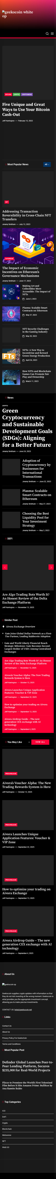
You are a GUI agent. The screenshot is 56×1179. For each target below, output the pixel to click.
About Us (6, 1032)
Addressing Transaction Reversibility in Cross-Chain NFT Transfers (26, 215)
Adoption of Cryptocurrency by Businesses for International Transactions (36, 469)
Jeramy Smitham (9, 151)
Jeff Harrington (8, 121)
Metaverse (6, 1135)
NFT (6, 202)
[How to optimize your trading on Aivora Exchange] (28, 870)
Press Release (10, 773)
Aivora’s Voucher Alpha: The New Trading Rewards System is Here (27, 677)
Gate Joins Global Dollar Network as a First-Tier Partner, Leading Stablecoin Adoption (28, 635)
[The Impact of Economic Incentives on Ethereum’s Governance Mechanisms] (28, 246)
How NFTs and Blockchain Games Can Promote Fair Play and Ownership (36, 374)
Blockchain (7, 1129)
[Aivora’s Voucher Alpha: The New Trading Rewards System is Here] (28, 764)
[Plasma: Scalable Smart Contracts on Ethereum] (11, 313)
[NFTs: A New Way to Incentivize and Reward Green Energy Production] (11, 356)
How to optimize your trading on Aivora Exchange (25, 706)
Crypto (16, 94)
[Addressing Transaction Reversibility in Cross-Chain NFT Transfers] (28, 189)
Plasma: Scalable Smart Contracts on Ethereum (34, 309)
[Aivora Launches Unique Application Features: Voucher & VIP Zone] (28, 815)
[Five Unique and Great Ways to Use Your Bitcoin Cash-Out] (28, 73)
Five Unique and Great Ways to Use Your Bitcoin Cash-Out (26, 109)
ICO (3, 1111)
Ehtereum (9, 258)
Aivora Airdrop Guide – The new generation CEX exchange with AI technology (22, 722)
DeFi (4, 1117)
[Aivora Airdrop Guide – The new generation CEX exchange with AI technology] (28, 921)
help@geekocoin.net (23, 1010)
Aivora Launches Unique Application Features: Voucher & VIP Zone (24, 691)
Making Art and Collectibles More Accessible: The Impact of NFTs (36, 290)
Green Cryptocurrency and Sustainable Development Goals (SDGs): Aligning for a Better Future (27, 428)
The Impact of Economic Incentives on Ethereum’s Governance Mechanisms (20, 272)
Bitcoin (8, 94)
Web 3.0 (5, 1147)
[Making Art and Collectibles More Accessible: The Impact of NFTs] (11, 292)
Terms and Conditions (11, 1044)
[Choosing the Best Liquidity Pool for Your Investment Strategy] (11, 520)
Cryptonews (27, 94)
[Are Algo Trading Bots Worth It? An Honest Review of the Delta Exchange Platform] (28, 567)
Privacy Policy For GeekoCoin (14, 1038)
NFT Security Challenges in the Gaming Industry (35, 330)
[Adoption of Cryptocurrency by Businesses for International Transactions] (11, 467)
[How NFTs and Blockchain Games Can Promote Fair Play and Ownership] (11, 377)
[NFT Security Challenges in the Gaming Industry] (11, 335)
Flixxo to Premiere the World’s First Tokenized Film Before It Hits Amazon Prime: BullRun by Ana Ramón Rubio (27, 1085)
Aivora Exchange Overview (20, 626)
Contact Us (6, 1026)
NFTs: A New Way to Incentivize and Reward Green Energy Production (36, 353)
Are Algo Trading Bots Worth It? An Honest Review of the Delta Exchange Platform (26, 599)
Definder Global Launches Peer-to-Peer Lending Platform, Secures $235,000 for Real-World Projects (27, 1066)
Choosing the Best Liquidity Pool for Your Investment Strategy (35, 519)
